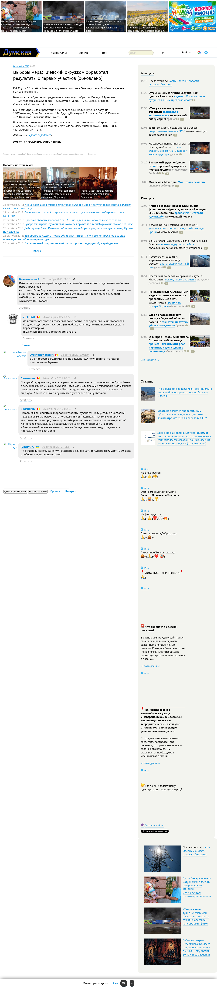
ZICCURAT (29, 317)
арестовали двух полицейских (177, 244)
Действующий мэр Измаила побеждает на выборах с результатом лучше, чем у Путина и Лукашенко (68, 229)
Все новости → (150, 360)
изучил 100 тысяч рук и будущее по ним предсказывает (177, 98)
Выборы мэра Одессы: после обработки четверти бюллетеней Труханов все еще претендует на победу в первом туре (64, 237)
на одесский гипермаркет (168, 117)
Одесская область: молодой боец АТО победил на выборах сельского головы (72, 220)
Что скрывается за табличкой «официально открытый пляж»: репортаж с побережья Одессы (184, 392)
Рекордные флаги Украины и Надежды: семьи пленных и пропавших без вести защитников (168, 297)
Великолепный (29, 279)
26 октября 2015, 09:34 (57, 409)
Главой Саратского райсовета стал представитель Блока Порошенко (97, 194)
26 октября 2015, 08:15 (56, 279)
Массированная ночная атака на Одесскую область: (169, 145)
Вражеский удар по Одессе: (167, 162)
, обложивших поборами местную (176, 245)
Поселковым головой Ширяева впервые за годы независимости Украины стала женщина (63, 214)
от (167, 232)
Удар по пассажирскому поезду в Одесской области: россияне (167, 318)
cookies (113, 983)
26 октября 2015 (21, 66)
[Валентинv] (10, 378)
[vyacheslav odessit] (14, 356)
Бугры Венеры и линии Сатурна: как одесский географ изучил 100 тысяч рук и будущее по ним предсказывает (19, 26)
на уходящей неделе (178, 216)
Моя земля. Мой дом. (163, 182)
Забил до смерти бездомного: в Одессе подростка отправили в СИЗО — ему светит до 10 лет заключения (196, 947)
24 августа (147, 73)
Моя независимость (191, 182)
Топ (104, 52)
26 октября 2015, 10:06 (56, 447)
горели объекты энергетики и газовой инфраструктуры (168, 150)
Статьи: (147, 381)
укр (164, 52)
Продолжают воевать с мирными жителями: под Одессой (164, 260)
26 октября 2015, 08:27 (56, 317)
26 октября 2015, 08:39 (75, 354)
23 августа (147, 198)
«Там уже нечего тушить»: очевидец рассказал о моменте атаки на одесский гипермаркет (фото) (63, 27)
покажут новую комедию (180, 279)
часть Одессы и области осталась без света (174, 82)
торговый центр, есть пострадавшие (168, 169)
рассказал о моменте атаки (163, 113)
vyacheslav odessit (42, 354)
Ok (123, 983)
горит (152, 166)
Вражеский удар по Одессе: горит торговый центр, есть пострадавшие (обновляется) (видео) (104, 26)
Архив (83, 52)
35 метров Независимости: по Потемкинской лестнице (169, 338)
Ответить (25, 307)
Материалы (59, 52)
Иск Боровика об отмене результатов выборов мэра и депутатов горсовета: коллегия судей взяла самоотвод (67, 206)
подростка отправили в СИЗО (167, 131)
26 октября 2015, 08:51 (57, 378)
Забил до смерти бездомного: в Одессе (173, 127)
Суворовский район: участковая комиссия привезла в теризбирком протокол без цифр (78, 224)
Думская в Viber (154, 825)
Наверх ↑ (37, 251)
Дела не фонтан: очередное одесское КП (174, 225)
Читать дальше (150, 666)
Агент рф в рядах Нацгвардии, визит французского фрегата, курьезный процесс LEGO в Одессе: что (178, 209)
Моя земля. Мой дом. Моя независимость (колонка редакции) (146, 29)
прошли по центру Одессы (165, 304)
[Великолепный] (9, 286)
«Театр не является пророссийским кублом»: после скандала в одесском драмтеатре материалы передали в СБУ (182, 414)
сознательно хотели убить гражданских (169, 323)
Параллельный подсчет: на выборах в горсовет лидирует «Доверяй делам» (71, 243)
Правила (55, 491)
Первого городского (39, 135)
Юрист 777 (27, 447)
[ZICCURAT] (13, 324)
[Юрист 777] (10, 448)
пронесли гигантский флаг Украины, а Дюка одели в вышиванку (167, 347)
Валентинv (28, 378)
